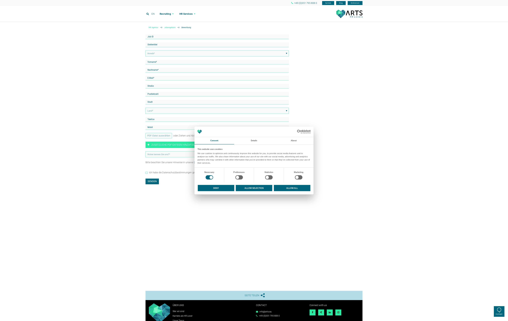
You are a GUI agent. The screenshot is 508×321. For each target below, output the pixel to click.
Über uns (178, 305)
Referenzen (355, 3)
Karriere (328, 3)
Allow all (292, 188)
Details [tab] (254, 140)
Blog (341, 3)
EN (153, 13)
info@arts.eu (265, 311)
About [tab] (294, 140)
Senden (152, 181)
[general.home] (349, 17)
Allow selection (254, 188)
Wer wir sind (178, 311)
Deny (216, 188)
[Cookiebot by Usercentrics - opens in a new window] (299, 132)
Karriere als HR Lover (182, 316)
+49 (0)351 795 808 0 (269, 316)
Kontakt (499, 314)
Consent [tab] (214, 140)
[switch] (239, 177)
